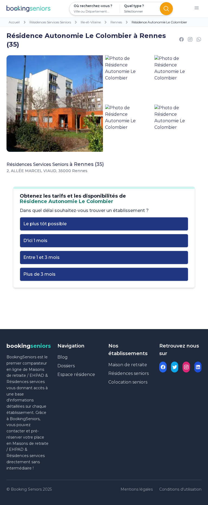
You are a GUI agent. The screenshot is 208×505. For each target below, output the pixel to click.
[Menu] (196, 8)
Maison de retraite (127, 364)
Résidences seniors (128, 373)
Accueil (14, 22)
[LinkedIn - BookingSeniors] (198, 367)
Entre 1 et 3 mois (41, 257)
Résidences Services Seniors (50, 22)
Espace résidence (76, 374)
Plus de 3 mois (39, 274)
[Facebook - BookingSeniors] (163, 367)
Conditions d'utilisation (180, 489)
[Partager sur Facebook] (181, 40)
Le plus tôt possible (45, 223)
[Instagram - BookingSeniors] (186, 367)
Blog (62, 357)
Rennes (116, 22)
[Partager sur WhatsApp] (199, 40)
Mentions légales (137, 489)
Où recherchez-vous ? (93, 6)
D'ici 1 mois (35, 240)
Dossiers (66, 365)
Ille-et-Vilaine (91, 22)
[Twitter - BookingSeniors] (174, 367)
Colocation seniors (127, 382)
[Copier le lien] (190, 40)
